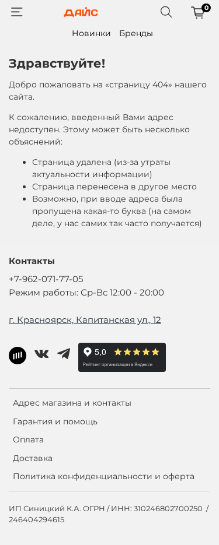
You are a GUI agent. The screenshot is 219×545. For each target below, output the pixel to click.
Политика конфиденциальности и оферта (103, 476)
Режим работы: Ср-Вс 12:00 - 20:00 (86, 292)
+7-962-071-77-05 (46, 278)
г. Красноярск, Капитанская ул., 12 (85, 319)
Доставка (33, 458)
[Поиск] (166, 12)
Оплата (28, 439)
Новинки (91, 33)
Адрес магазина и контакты (72, 403)
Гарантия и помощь (55, 421)
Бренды (136, 33)
